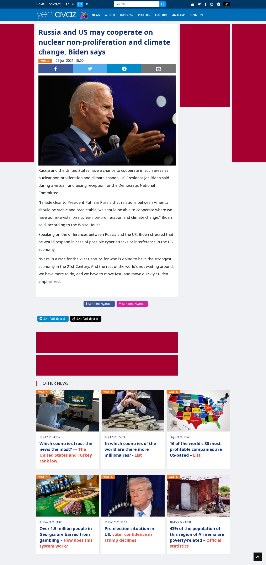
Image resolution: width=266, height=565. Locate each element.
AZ (67, 4)
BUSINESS (126, 15)
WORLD (110, 15)
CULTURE (161, 15)
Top (258, 557)
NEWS (96, 15)
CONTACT (54, 4)
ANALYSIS (178, 15)
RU (73, 4)
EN (80, 4)
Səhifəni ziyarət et (98, 307)
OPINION (196, 15)
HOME (40, 4)
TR (86, 4)
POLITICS (144, 15)
